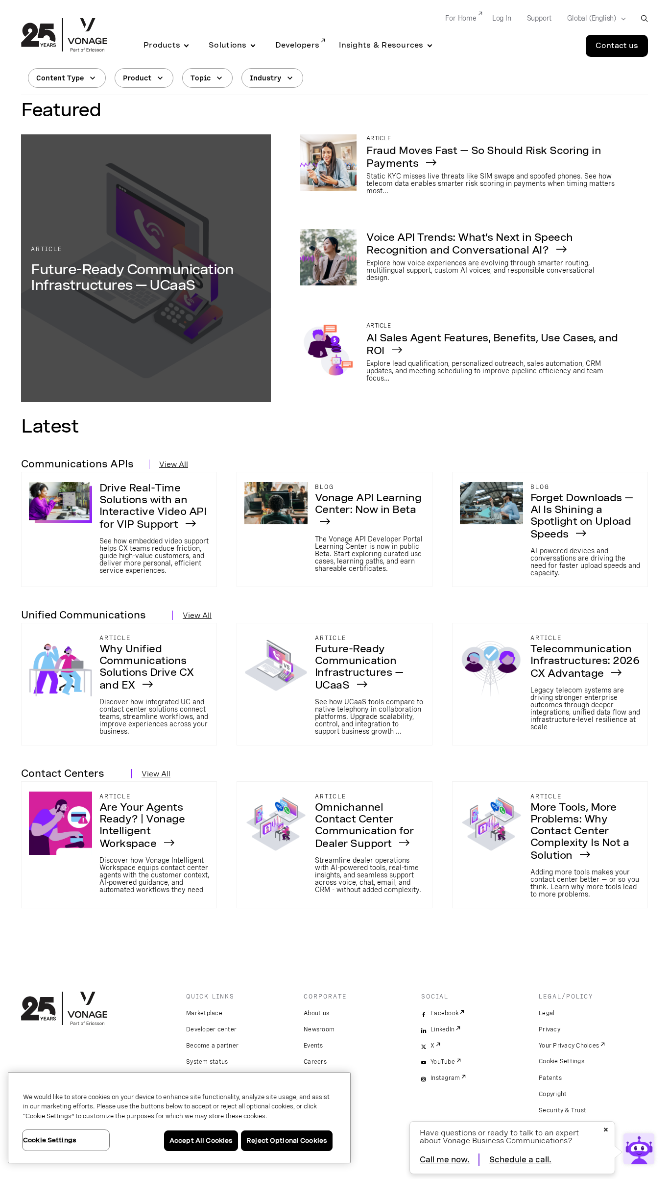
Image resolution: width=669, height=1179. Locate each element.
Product (137, 78)
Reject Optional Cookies (286, 1140)
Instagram (445, 1078)
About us (316, 1013)
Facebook (444, 1013)
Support (539, 18)
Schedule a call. (520, 1159)
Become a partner (212, 1045)
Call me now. (445, 1159)
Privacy (549, 1029)
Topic (201, 78)
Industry (265, 78)
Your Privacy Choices (569, 1045)
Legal (546, 1013)
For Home (460, 18)
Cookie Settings (561, 1061)
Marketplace (204, 1013)
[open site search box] (644, 18)
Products (161, 45)
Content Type (60, 78)
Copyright (553, 1094)
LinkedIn (442, 1029)
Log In (501, 18)
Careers (315, 1061)
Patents (550, 1078)
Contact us (617, 45)
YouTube (442, 1061)
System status (207, 1061)
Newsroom (319, 1029)
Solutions (227, 45)
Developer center (211, 1029)
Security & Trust (562, 1110)
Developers (297, 45)
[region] (179, 1117)
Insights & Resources (381, 45)
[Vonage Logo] (64, 35)
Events (313, 1045)
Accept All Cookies (201, 1140)
